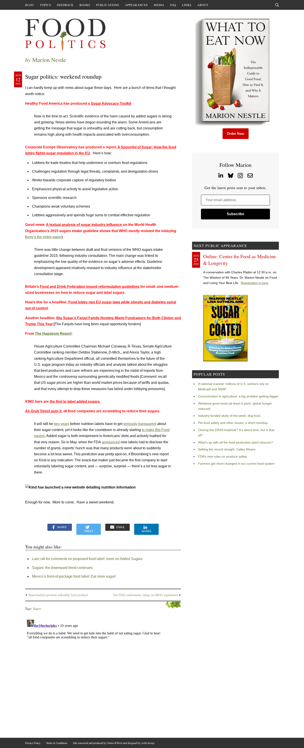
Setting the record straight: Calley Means (226, 449)
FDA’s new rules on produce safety (222, 456)
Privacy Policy (33, 743)
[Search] (277, 5)
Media (159, 5)
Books (84, 5)
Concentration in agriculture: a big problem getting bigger (238, 396)
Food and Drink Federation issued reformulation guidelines (90, 286)
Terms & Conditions (56, 743)
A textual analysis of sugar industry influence (84, 225)
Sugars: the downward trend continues (62, 568)
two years (61, 424)
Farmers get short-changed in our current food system (236, 463)
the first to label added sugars (75, 401)
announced (111, 442)
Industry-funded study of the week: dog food (229, 415)
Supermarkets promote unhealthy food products (58, 595)
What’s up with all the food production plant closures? (235, 442)
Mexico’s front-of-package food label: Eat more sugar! (74, 576)
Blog (29, 5)
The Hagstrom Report (53, 333)
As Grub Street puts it (43, 411)
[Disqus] (103, 673)
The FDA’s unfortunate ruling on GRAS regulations (145, 595)
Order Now (235, 133)
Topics (45, 5)
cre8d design (147, 743)
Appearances (136, 5)
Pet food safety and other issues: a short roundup (233, 423)
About (202, 5)
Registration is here (254, 283)
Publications (107, 5)
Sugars (37, 608)
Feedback (65, 5)
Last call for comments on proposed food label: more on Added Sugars (87, 559)
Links (186, 5)
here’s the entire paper (44, 237)
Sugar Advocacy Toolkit (111, 103)
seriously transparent (139, 424)
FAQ (173, 5)
